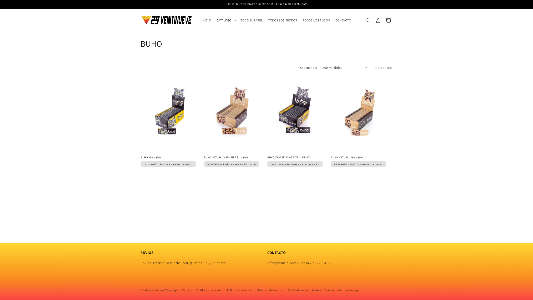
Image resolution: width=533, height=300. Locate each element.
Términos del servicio (270, 290)
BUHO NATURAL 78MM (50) (347, 157)
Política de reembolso (209, 290)
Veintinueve (157, 290)
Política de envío (298, 290)
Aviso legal (352, 290)
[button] (226, 20)
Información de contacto (327, 290)
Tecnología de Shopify (178, 290)
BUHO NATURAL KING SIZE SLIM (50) (226, 157)
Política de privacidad (240, 290)
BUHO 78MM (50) (151, 157)
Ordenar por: (309, 67)
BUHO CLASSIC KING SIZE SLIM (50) (288, 157)
